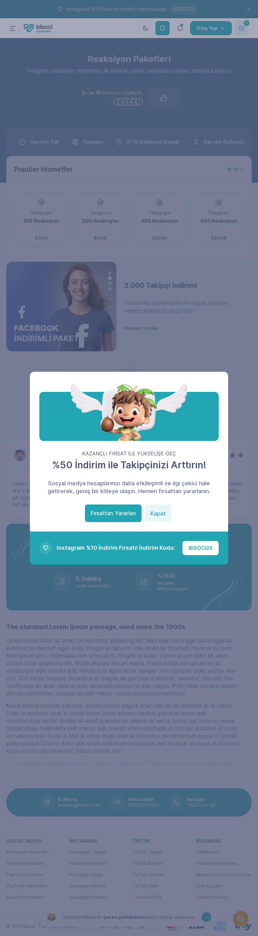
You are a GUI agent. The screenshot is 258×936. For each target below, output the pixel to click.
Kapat (158, 513)
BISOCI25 (200, 548)
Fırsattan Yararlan (113, 513)
